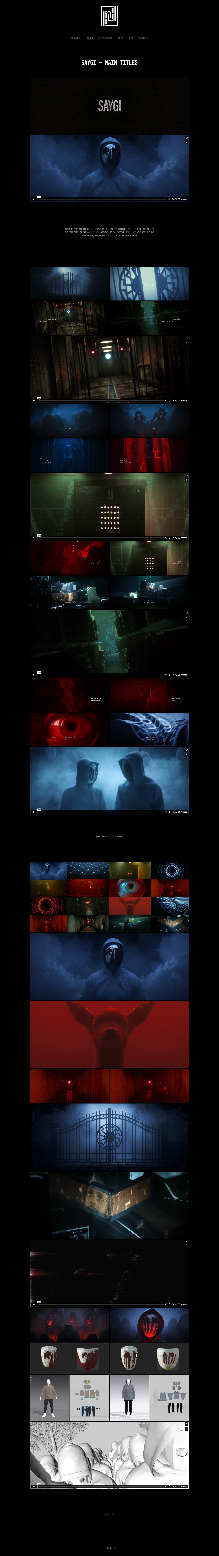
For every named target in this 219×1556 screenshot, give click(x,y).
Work (90, 38)
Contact (143, 38)
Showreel (76, 38)
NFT (131, 38)
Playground (105, 38)
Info (120, 38)
